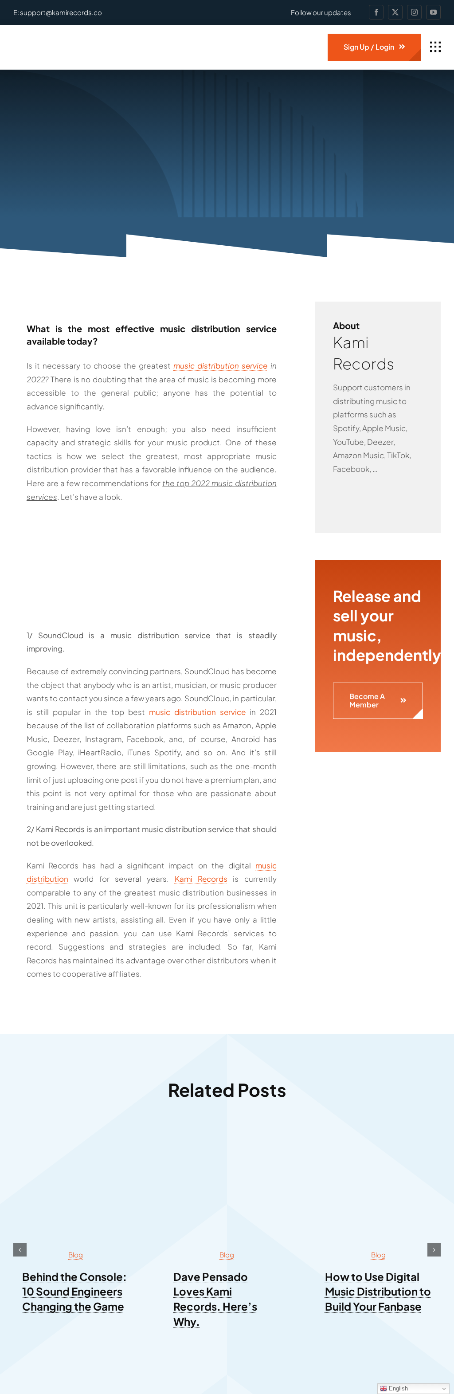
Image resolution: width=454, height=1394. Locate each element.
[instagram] (414, 12)
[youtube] (433, 12)
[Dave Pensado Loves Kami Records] (226, 1135)
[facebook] (376, 12)
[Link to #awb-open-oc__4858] (435, 47)
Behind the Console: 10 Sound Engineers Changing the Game (74, 1291)
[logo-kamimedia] (64, 38)
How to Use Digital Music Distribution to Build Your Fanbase (378, 1291)
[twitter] (395, 12)
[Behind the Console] (75, 1135)
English (397, 1388)
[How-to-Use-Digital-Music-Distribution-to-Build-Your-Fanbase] (378, 1135)
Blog (75, 1254)
